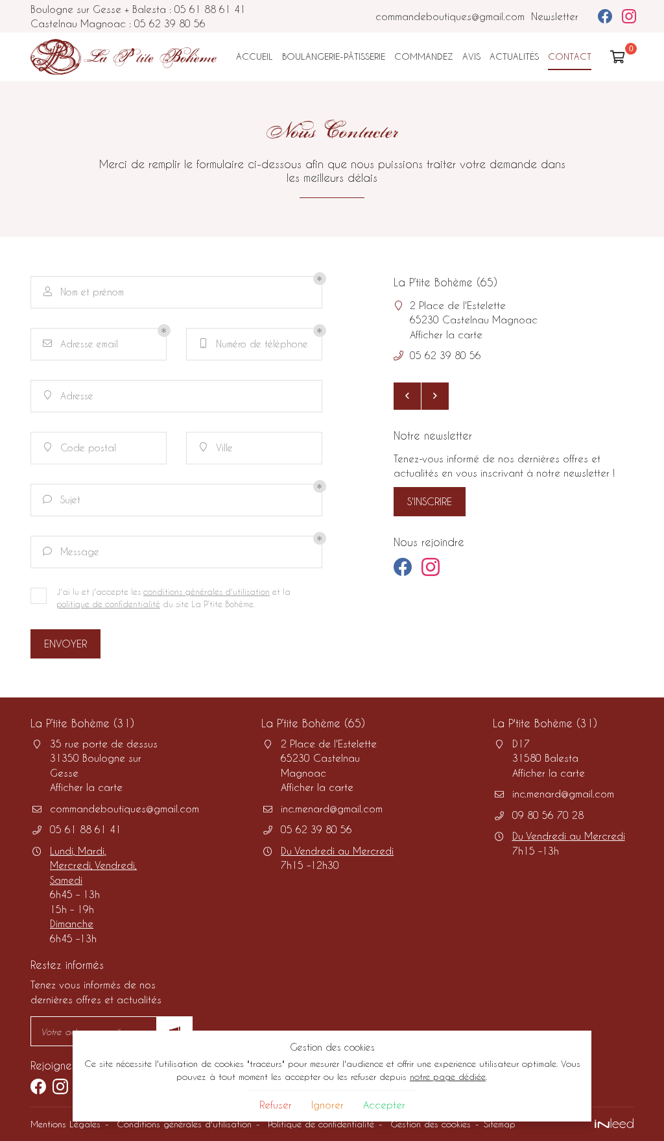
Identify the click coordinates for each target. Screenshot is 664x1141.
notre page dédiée (448, 1076)
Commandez (423, 56)
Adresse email (80, 343)
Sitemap (500, 1124)
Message (71, 551)
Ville (216, 447)
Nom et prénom (83, 291)
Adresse (69, 395)
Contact (569, 56)
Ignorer (327, 1104)
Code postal (80, 447)
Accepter (384, 1104)
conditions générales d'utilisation (206, 591)
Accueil (254, 56)
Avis (471, 56)
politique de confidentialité (108, 603)
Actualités (514, 56)
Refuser (275, 1104)
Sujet (61, 499)
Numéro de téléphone (254, 343)
